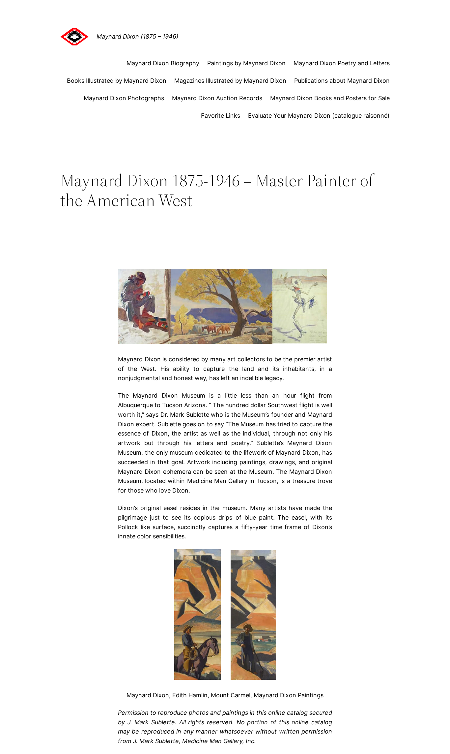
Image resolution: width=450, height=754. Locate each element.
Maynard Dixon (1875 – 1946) (138, 36)
